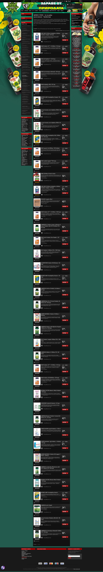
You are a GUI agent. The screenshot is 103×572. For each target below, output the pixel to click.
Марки (30, 10)
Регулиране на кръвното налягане (25, 90)
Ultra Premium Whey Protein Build (25, 144)
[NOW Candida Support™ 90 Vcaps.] (37, 164)
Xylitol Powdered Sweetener (24, 139)
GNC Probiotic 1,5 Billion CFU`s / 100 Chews (50, 250)
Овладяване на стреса (26, 103)
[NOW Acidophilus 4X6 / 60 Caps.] (37, 88)
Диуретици (24, 45)
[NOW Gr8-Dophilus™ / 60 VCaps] (37, 62)
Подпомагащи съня (25, 35)
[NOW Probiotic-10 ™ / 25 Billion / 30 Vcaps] (37, 368)
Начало (22, 10)
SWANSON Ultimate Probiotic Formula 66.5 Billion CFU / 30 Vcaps (50, 416)
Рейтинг (59, 28)
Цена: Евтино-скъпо (44, 28)
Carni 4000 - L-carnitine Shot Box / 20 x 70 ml (24, 160)
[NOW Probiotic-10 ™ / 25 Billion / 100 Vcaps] (37, 215)
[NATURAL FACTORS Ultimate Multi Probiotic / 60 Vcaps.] (37, 483)
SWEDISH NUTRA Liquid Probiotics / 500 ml (51, 428)
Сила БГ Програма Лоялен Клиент (27, 556)
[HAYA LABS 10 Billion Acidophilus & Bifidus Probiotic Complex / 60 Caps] (37, 37)
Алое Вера (24, 28)
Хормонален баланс (25, 108)
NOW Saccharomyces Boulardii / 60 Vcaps (50, 71)
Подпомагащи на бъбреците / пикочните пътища (26, 57)
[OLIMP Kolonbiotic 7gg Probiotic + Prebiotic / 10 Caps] (37, 445)
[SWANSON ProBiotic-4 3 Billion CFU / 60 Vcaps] (37, 356)
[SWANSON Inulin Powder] (37, 509)
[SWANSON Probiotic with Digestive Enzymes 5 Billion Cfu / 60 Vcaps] (37, 330)
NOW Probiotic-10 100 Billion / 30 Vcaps (50, 377)
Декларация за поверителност (26, 553)
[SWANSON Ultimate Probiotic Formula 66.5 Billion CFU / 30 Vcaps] (37, 419)
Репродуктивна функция (25, 111)
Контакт (52, 1)
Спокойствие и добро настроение (26, 86)
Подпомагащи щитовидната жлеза (26, 64)
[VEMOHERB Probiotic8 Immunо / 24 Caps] (37, 407)
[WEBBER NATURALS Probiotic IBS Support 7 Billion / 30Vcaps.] (37, 458)
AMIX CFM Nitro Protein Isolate (48, 173)
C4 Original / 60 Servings (24, 157)
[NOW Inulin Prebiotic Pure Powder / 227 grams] (37, 241)
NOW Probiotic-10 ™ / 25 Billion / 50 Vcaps (50, 46)
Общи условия (24, 552)
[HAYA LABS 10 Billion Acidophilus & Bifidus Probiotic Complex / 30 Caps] (37, 190)
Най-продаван (56, 28)
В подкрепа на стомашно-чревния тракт (25, 73)
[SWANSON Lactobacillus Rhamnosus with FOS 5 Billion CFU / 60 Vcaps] (37, 470)
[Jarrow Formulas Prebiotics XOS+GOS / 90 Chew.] (37, 521)
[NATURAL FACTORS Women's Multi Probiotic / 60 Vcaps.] (37, 394)
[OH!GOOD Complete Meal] (37, 203)
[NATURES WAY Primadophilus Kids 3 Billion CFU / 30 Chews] (37, 139)
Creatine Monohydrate (25, 129)
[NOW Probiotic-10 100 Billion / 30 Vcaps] (37, 381)
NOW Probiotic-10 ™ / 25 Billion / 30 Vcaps (50, 365)
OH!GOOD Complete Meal (46, 199)
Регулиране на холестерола (24, 83)
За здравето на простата (24, 33)
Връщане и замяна (24, 554)
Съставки (36, 10)
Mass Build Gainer (24, 145)
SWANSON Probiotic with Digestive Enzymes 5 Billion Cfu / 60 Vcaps (51, 327)
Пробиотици (24, 79)
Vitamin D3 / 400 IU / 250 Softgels (25, 131)
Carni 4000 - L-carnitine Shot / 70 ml (25, 119)
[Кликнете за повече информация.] (42, 42)
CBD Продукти (24, 54)
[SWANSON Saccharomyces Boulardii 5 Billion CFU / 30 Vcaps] (37, 534)
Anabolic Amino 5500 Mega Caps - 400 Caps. (25, 152)
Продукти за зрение (25, 52)
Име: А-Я (39, 28)
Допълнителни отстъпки (76, 16)
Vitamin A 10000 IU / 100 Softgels (25, 164)
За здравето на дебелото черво (25, 97)
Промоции (26, 10)
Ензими (23, 37)
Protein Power (24, 141)
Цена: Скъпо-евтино (50, 28)
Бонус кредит (74, 15)
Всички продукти (45, 10)
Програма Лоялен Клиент (76, 25)
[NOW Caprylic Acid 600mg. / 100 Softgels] (37, 151)
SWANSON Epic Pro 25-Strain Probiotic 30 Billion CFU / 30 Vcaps (50, 302)
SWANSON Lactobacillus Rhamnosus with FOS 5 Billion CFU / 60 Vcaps (50, 467)
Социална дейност (61, 1)
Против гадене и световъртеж (25, 101)
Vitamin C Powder (24, 140)
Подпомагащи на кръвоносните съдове (26, 67)
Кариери (23, 555)
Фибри (24, 81)
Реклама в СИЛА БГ (24, 550)
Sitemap (23, 558)
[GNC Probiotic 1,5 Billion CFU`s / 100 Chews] (37, 254)
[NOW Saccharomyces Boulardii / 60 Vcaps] (37, 75)
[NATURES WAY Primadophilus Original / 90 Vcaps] (37, 101)
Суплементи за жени (26, 25)
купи (81, 4)
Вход (81, 10)
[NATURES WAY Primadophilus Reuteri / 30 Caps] (37, 279)
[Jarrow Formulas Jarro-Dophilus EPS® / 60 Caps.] (37, 126)
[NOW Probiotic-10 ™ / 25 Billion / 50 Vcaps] (37, 49)
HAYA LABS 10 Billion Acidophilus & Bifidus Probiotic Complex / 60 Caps (50, 34)
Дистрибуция (56, 1)
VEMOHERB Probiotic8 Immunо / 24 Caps (50, 403)
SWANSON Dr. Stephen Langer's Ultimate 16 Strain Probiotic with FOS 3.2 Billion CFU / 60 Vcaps (51, 226)
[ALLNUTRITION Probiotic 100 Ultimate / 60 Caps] (37, 266)
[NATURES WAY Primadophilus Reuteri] (37, 496)
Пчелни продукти (25, 41)
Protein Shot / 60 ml (25, 137)
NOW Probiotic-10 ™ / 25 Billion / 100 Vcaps (51, 212)
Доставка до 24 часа (75, 18)
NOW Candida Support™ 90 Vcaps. (48, 161)
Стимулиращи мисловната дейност (26, 30)
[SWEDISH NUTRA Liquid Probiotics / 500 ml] (37, 432)
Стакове (40, 10)
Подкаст (62, 10)
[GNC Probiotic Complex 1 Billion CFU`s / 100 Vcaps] (37, 343)
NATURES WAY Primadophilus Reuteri (49, 492)
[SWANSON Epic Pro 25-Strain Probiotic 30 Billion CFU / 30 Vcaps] (37, 305)
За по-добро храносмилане (25, 76)
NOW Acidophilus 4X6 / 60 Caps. (48, 84)
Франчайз (37, 1)
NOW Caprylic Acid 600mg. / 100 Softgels (50, 148)
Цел (33, 10)
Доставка (46, 1)
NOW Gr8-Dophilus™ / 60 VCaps (48, 59)
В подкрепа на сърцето (26, 43)
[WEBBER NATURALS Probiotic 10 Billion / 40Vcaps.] (37, 317)
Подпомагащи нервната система (25, 106)
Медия (58, 10)
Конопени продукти (25, 62)
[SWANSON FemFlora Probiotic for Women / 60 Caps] (37, 292)
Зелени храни (24, 49)
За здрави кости (25, 94)
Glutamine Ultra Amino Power (24, 121)
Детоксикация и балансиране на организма (25, 60)
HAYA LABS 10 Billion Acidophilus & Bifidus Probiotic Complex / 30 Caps (50, 187)
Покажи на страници (59, 30)
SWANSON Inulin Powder (46, 505)
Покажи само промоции (65, 30)
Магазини (49, 1)
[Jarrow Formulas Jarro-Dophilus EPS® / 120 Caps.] (37, 113)
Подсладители (24, 47)
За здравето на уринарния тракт (25, 99)
